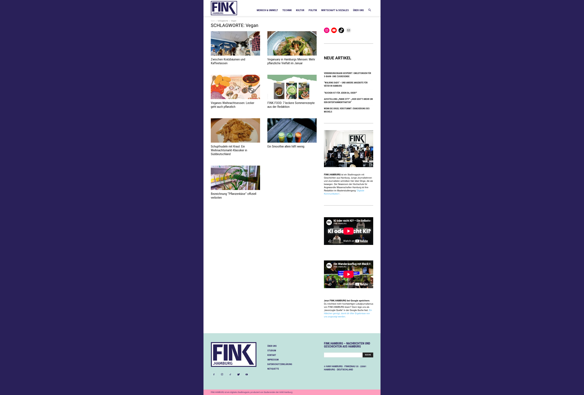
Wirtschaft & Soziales (335, 10)
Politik (313, 10)
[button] (369, 10)
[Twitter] (238, 375)
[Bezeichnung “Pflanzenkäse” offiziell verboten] (235, 178)
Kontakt (271, 355)
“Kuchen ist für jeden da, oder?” (340, 93)
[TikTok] (230, 375)
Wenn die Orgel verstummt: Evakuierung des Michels (347, 110)
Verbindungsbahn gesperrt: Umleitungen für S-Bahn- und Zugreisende (347, 75)
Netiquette (273, 369)
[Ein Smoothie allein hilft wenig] (292, 130)
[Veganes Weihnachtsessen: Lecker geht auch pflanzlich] (235, 87)
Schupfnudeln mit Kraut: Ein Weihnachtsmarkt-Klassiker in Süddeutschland (229, 150)
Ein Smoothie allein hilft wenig (285, 146)
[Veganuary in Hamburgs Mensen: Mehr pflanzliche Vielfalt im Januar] (292, 43)
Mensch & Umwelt (267, 10)
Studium (271, 350)
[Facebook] (214, 375)
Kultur (300, 10)
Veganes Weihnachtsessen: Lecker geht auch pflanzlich (232, 105)
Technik (287, 10)
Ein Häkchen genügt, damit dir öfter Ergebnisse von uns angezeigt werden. (348, 313)
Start (213, 20)
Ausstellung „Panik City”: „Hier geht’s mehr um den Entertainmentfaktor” (348, 101)
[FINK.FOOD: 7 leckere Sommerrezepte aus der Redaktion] (292, 87)
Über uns (358, 10)
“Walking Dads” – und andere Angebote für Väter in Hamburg (346, 84)
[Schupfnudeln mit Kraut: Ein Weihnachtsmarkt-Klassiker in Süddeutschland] (235, 130)
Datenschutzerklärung (279, 364)
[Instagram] (222, 374)
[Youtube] (247, 375)
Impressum (273, 359)
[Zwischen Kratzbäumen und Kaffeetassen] (235, 43)
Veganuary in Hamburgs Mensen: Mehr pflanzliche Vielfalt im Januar (291, 61)
